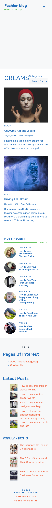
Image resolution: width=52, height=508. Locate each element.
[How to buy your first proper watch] (13, 396)
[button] (36, 7)
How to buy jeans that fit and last (28, 314)
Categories (35, 76)
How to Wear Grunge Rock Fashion (25, 329)
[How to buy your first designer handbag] (13, 405)
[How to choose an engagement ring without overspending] (13, 413)
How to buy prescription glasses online (27, 254)
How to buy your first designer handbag (27, 283)
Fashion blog (15, 6)
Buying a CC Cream (16, 199)
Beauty (8, 126)
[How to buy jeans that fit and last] (13, 424)
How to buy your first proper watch (29, 268)
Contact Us (16, 365)
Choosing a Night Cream (19, 130)
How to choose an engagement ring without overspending (32, 415)
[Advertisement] (26, 42)
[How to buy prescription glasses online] (13, 388)
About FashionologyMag (24, 361)
